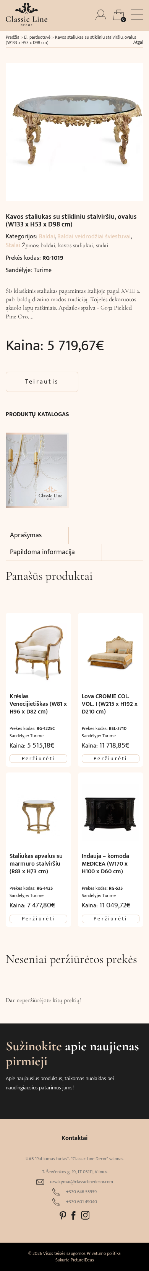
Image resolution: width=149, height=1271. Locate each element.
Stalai (13, 245)
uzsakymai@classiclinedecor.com (81, 1182)
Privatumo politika (104, 1253)
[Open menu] (137, 15)
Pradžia (12, 37)
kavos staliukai (75, 245)
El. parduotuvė (37, 37)
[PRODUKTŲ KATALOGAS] (37, 466)
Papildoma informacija (42, 552)
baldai (47, 245)
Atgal (138, 42)
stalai (102, 245)
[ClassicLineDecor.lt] (26, 24)
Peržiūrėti (38, 758)
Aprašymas (26, 535)
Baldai (47, 236)
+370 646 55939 (81, 1192)
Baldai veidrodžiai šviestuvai (94, 236)
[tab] (39, 535)
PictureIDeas (82, 1260)
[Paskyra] (102, 18)
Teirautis (42, 382)
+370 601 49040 (81, 1202)
